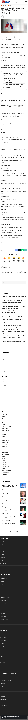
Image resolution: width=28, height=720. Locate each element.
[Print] (9, 13)
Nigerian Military (3, 603)
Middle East (2, 656)
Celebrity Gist (3, 696)
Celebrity (2, 693)
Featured (2, 554)
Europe (1, 649)
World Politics (4, 5)
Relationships (3, 712)
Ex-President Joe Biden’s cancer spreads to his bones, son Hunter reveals (10, 494)
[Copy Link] (7, 13)
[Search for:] (12, 282)
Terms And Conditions (4, 563)
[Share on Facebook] (16, 250)
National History (3, 622)
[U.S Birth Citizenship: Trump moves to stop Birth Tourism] (23, 501)
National (8, 520)
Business (2, 587)
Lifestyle (2, 686)
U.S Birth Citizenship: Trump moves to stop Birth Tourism (10, 501)
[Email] (4, 13)
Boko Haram (3, 616)
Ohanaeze (2, 613)
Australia (2, 643)
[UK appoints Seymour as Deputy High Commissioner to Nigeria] (23, 508)
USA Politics (2, 669)
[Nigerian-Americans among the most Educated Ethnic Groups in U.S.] (23, 522)
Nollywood (2, 683)
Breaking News (4, 499)
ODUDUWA (2, 610)
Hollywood (2, 689)
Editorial (2, 541)
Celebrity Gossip (3, 699)
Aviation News (3, 640)
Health (1, 594)
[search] (17, 2)
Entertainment (3, 677)
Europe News (13, 530)
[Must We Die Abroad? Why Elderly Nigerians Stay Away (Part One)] (23, 515)
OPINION (3, 513)
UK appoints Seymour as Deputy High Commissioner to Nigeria (9, 508)
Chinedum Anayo (9, 15)
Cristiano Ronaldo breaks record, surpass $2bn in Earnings (12, 77)
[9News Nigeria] (6, 2)
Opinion (2, 544)
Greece (8, 483)
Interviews (2, 557)
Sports (1, 590)
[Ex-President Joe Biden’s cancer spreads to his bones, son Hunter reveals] (23, 494)
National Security (3, 626)
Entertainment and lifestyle (5, 680)
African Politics (3, 637)
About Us (2, 560)
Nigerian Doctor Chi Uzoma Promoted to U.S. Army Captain (13, 81)
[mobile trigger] (25, 1)
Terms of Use (4, 717)
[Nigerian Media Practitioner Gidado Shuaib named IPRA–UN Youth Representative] (23, 485)
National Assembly (4, 619)
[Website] (24, 267)
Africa (1, 634)
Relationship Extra (4, 708)
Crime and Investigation (5, 597)
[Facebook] (26, 267)
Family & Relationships (5, 705)
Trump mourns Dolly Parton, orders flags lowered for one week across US (13, 74)
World (10, 5)
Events (1, 702)
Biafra (1, 606)
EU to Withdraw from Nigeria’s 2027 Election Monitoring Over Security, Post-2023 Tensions (13, 86)
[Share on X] (2, 13)
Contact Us (2, 570)
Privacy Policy (15, 716)
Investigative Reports (4, 551)
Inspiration (2, 547)
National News (20, 530)
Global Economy (3, 646)
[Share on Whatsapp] (22, 250)
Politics (1, 584)
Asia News (2, 653)
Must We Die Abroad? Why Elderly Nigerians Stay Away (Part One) (9, 515)
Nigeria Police (3, 600)
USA (8, 499)
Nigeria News (4, 483)
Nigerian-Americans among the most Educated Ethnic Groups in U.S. (9, 522)
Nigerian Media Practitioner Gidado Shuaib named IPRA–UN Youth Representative (9, 486)
